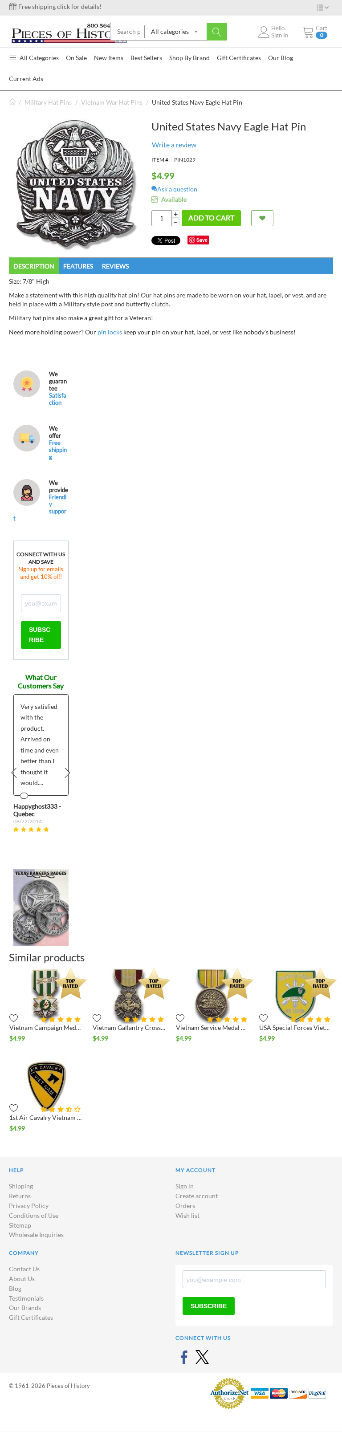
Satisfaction (57, 399)
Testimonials (26, 1298)
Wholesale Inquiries (36, 1234)
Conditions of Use (33, 1215)
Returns (20, 1196)
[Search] (217, 32)
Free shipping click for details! (59, 6)
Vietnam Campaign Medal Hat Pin (46, 1027)
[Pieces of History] (69, 32)
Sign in (184, 1186)
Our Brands (25, 1307)
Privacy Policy (29, 1205)
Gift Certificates (31, 1317)
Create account (196, 1196)
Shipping (21, 1186)
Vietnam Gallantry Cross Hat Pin (129, 1027)
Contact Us (24, 1269)
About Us (22, 1278)
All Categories (38, 57)
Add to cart (211, 217)
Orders (185, 1205)
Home (12, 102)
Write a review (174, 144)
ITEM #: (160, 159)
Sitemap (20, 1225)
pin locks (110, 332)
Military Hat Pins (48, 102)
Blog (15, 1288)
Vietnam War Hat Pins (111, 102)
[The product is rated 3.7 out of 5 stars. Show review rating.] (62, 1109)
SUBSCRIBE (39, 634)
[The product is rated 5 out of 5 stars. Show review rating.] (62, 1019)
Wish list (187, 1215)
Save (202, 239)
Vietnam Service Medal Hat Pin (212, 1027)
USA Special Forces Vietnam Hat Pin (296, 1027)
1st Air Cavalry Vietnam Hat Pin (46, 1117)
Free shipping (58, 449)
